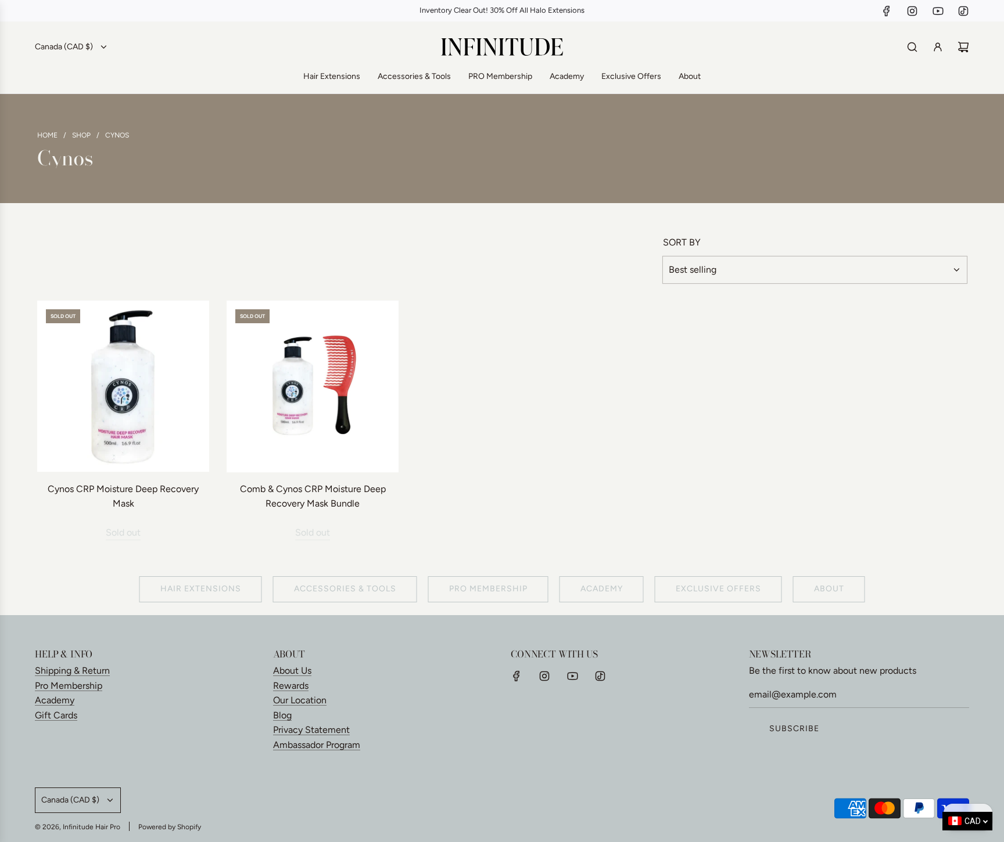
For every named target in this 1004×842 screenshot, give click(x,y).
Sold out (123, 532)
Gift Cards (56, 715)
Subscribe (794, 728)
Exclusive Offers (718, 589)
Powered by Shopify (169, 827)
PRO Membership (488, 589)
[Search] (912, 47)
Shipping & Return (72, 670)
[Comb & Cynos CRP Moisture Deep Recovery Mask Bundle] (313, 386)
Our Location (300, 700)
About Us (292, 670)
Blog (282, 715)
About (829, 589)
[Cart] (963, 47)
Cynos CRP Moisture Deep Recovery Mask (123, 496)
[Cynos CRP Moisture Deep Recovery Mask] (123, 386)
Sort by (682, 242)
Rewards (291, 685)
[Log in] (938, 47)
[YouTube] (938, 11)
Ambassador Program (316, 744)
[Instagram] (912, 11)
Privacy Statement (311, 729)
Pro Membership (68, 685)
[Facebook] (886, 11)
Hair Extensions (200, 589)
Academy (601, 589)
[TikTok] (963, 11)
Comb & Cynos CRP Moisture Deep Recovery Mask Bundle (313, 496)
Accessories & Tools (345, 589)
